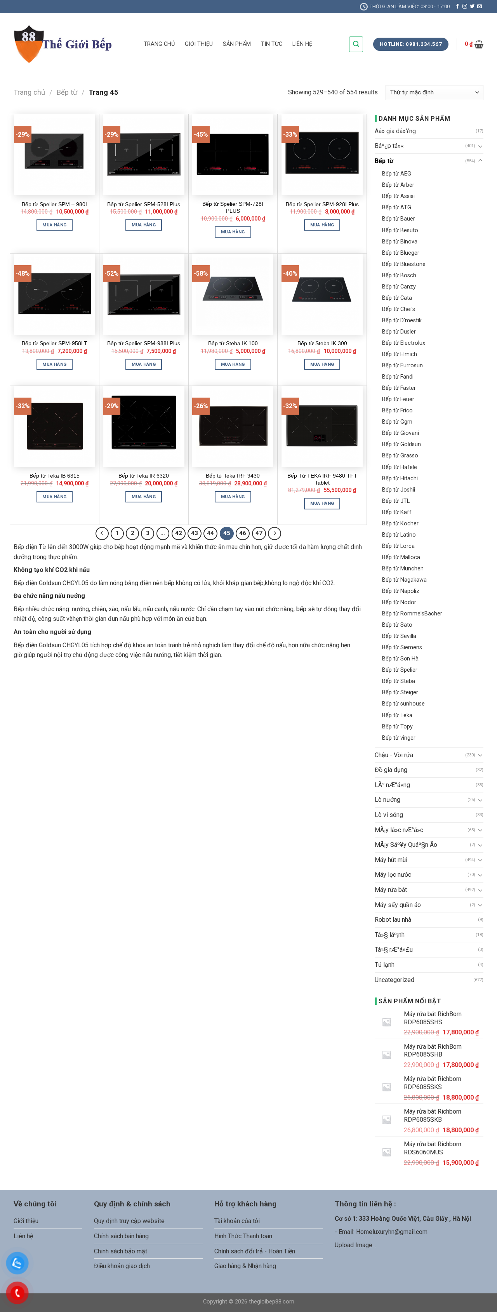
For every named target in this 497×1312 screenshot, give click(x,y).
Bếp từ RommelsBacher (412, 613)
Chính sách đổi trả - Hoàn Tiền (254, 1251)
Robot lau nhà (393, 919)
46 (242, 533)
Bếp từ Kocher (400, 523)
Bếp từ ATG (396, 207)
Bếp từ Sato (397, 625)
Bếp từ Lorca (398, 546)
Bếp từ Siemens (402, 647)
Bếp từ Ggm (397, 422)
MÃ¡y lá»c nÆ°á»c (399, 830)
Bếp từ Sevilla (399, 636)
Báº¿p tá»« (389, 145)
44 (210, 533)
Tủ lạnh (384, 964)
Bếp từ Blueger (400, 253)
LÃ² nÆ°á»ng (392, 785)
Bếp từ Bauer (398, 218)
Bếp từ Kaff (397, 512)
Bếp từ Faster (399, 388)
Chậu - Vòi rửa (394, 755)
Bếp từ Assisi (398, 196)
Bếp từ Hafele (399, 467)
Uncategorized (394, 980)
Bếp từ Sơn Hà (400, 658)
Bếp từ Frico (397, 410)
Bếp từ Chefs (398, 309)
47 (258, 533)
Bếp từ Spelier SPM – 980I (54, 204)
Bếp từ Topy (397, 726)
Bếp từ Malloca (401, 557)
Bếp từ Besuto (400, 230)
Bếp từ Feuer (398, 399)
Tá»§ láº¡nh (390, 934)
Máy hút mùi (391, 860)
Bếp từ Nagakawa (404, 580)
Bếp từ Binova (399, 241)
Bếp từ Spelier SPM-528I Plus (143, 204)
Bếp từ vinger (398, 738)
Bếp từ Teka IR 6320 (143, 476)
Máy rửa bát (391, 889)
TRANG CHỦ (159, 44)
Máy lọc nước (393, 874)
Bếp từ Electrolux (403, 343)
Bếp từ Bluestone (404, 264)
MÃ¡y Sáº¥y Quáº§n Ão (406, 844)
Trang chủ (29, 92)
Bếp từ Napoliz (400, 591)
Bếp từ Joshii (398, 490)
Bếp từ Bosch (399, 275)
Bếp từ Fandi (398, 377)
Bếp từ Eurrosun (402, 365)
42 (178, 533)
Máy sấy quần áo (398, 905)
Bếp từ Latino (399, 535)
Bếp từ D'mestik (402, 320)
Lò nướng (387, 799)
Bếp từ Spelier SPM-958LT (54, 343)
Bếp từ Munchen (403, 568)
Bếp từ (66, 92)
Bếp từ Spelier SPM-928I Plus (322, 204)
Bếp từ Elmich (399, 354)
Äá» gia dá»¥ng (395, 131)
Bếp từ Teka (397, 715)
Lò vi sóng (389, 814)
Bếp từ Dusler (399, 331)
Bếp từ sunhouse (403, 703)
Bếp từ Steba (398, 681)
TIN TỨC (271, 44)
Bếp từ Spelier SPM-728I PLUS (232, 207)
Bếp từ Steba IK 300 (322, 343)
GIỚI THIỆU (199, 44)
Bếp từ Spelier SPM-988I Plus (143, 343)
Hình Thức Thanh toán (243, 1236)
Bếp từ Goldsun (401, 444)
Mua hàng (54, 225)
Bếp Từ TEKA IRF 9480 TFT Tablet (322, 479)
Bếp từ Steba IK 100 (233, 343)
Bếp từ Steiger (400, 692)
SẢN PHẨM (237, 44)
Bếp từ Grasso (400, 455)
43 (194, 533)
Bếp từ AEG (396, 173)
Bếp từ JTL (396, 501)
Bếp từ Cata (397, 298)
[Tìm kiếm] (356, 44)
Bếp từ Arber (398, 185)
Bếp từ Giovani (400, 433)
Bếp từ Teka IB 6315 (55, 476)
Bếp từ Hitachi (400, 478)
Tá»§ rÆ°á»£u (394, 949)
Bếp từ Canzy (399, 286)
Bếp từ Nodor (399, 602)
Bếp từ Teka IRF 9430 (233, 476)
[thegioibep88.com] (73, 44)
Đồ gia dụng (391, 769)
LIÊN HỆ (302, 44)
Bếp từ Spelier (399, 670)
